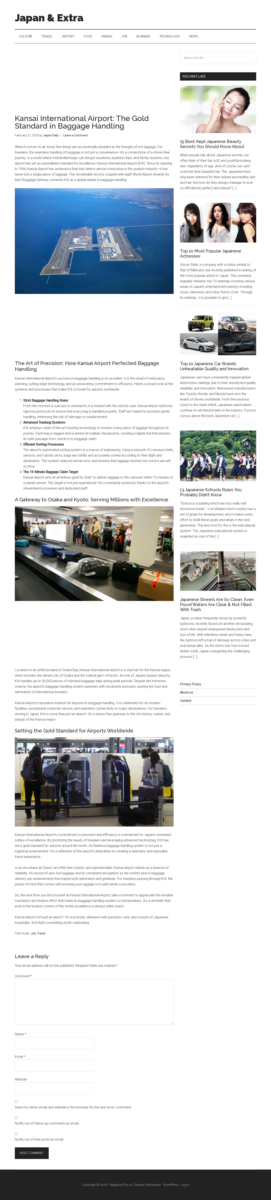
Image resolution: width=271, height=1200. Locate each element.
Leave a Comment (75, 135)
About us (186, 692)
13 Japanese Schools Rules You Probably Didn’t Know (211, 492)
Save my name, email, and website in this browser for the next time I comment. (73, 1107)
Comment (23, 976)
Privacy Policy (190, 684)
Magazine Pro (119, 1184)
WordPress (170, 1184)
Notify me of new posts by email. (39, 1139)
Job (33, 933)
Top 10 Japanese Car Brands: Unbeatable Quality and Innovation (214, 366)
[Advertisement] (94, 83)
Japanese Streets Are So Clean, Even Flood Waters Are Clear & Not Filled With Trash (217, 604)
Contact (185, 701)
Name (20, 1034)
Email (20, 1057)
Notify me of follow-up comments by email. (47, 1123)
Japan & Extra (49, 18)
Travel (41, 933)
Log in (185, 1184)
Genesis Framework (147, 1184)
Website (21, 1079)
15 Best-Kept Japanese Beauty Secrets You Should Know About (212, 144)
